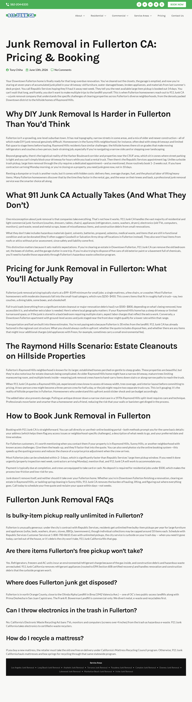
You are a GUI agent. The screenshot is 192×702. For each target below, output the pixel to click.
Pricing (161, 15)
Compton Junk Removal (145, 667)
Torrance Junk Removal (97, 667)
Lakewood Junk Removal (70, 671)
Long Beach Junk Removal (49, 667)
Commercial (119, 15)
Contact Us (177, 15)
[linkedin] (150, 4)
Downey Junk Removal (169, 667)
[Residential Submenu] (105, 15)
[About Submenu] (84, 15)
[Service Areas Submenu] (151, 15)
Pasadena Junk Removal (121, 667)
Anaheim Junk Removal (74, 667)
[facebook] (139, 4)
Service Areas (141, 15)
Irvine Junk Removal (124, 671)
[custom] (144, 4)
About (78, 15)
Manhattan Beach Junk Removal (98, 671)
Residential (97, 15)
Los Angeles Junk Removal (22, 667)
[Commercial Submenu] (128, 15)
